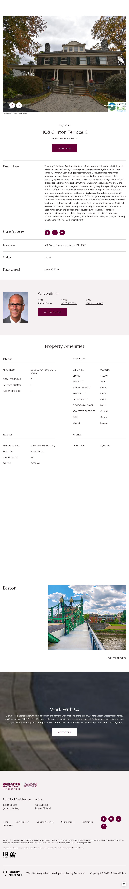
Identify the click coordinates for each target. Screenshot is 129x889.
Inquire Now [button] (64, 148)
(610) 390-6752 (69, 303)
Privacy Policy (118, 873)
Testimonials (87, 822)
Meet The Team (22, 822)
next (19, 105)
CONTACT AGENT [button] (52, 312)
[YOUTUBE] (111, 819)
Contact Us (8, 825)
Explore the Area (117, 658)
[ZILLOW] (104, 826)
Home (5, 822)
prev (12, 105)
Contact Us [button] (64, 732)
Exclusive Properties (45, 822)
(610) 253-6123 (10, 805)
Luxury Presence (75, 873)
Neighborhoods (67, 822)
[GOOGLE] (118, 819)
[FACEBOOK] (104, 819)
